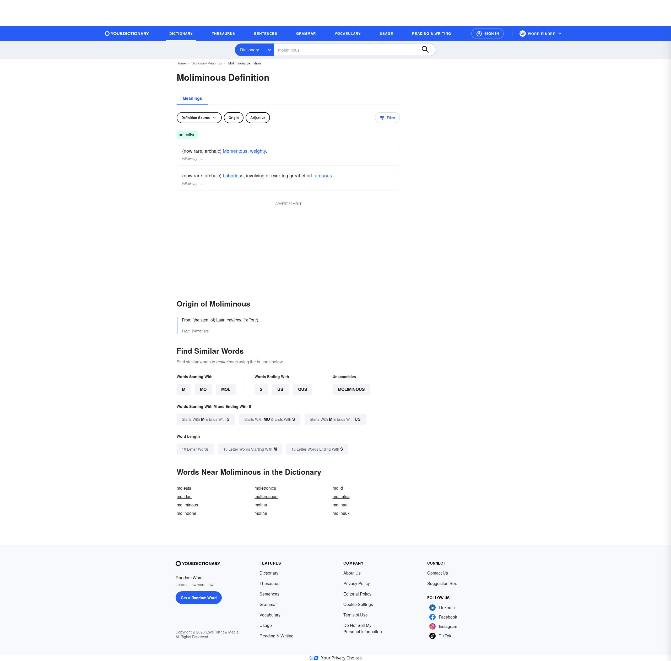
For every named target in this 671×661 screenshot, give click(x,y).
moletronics (265, 488)
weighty (258, 150)
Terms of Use (355, 615)
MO (203, 389)
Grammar (268, 604)
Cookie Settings (358, 604)
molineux (341, 513)
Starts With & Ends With (206, 419)
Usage (265, 625)
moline (261, 513)
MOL (225, 389)
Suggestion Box (442, 583)
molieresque (266, 496)
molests (184, 488)
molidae (184, 496)
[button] (487, 33)
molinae (340, 505)
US (280, 389)
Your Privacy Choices (341, 658)
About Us (352, 573)
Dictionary (249, 50)
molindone (186, 513)
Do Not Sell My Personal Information (362, 628)
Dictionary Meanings (207, 63)
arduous (323, 175)
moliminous (351, 389)
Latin (220, 320)
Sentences (269, 594)
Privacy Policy (356, 583)
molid (338, 488)
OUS (302, 389)
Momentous (235, 150)
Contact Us (437, 573)
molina (261, 505)
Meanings (192, 98)
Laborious (233, 175)
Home (181, 63)
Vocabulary (269, 615)
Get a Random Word (199, 597)
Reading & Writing (276, 636)
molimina (341, 496)
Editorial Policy (357, 594)
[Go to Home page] (127, 33)
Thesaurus (269, 583)
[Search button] (428, 50)
